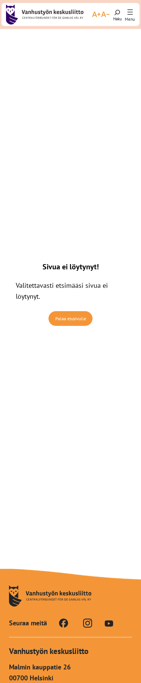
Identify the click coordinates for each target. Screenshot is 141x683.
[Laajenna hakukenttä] (117, 14)
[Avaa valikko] (130, 12)
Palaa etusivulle (70, 318)
